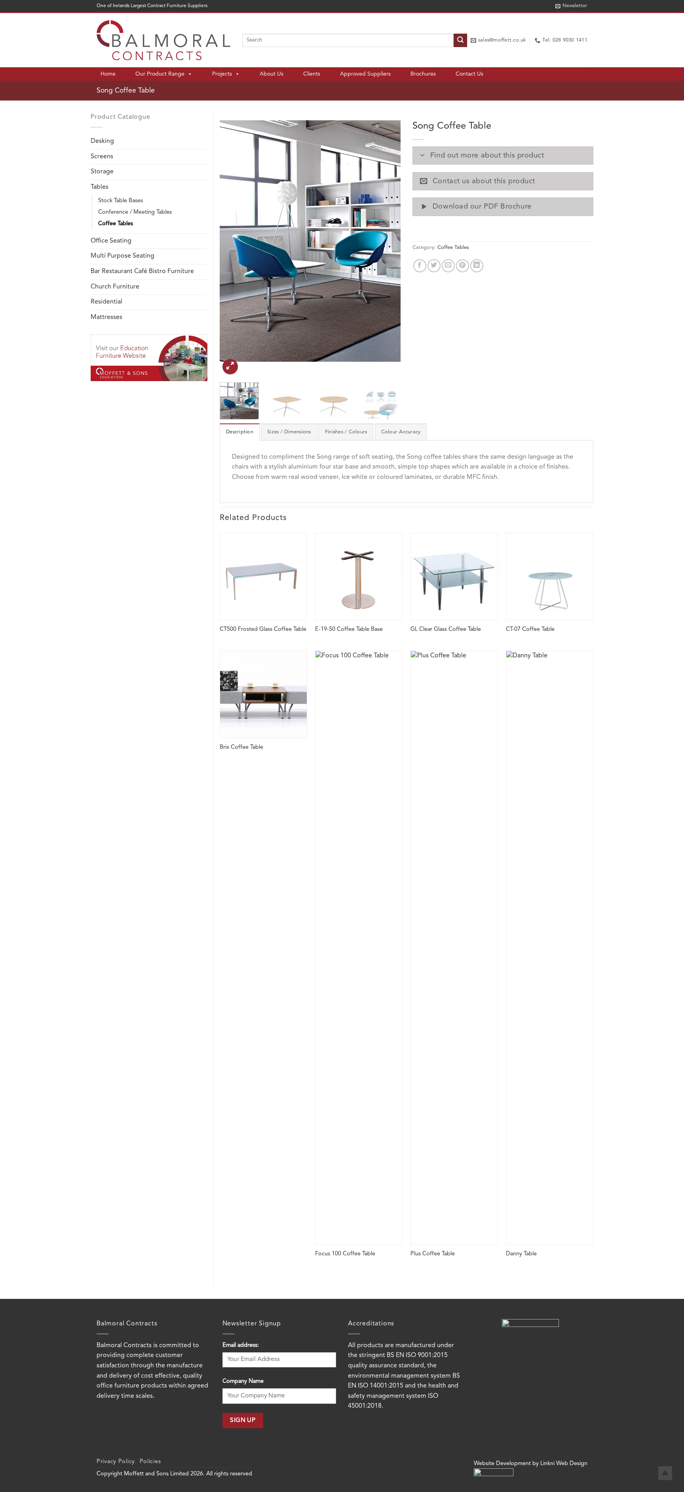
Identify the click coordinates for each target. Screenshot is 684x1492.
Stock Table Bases (120, 201)
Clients (311, 74)
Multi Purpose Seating (122, 256)
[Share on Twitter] (434, 265)
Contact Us (469, 74)
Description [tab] (239, 432)
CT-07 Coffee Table (530, 629)
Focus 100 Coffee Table (345, 1254)
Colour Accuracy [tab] (401, 432)
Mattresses (106, 317)
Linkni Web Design (563, 1464)
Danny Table (521, 1254)
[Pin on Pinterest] (462, 265)
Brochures (423, 74)
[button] (571, 6)
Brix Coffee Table (241, 747)
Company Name (243, 1381)
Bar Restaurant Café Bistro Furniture (142, 271)
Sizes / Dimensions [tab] (289, 432)
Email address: (240, 1345)
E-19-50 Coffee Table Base (349, 629)
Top (665, 1473)
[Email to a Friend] (448, 265)
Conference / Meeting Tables (135, 212)
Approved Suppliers (365, 74)
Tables (99, 187)
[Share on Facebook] (419, 265)
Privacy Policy (116, 1462)
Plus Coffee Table (432, 1254)
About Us (271, 74)
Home (108, 74)
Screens (102, 157)
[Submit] (460, 40)
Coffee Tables (115, 224)
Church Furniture (115, 287)
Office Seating (111, 241)
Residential (106, 302)
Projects (222, 74)
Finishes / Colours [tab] (346, 432)
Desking (102, 141)
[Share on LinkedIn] (476, 265)
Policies (150, 1462)
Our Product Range (159, 74)
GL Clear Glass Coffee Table (445, 629)
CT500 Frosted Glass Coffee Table (263, 629)
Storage (102, 172)
